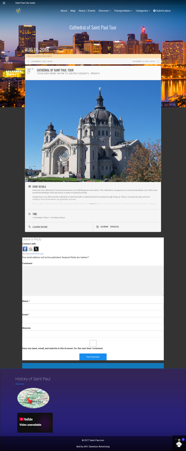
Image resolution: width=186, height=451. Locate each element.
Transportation (122, 10)
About (64, 10)
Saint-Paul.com (97, 440)
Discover (104, 10)
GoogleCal (114, 226)
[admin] (176, 441)
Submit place (163, 10)
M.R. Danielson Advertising (97, 446)
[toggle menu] (4, 3)
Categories (142, 10)
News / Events (87, 10)
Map (72, 10)
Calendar (104, 226)
